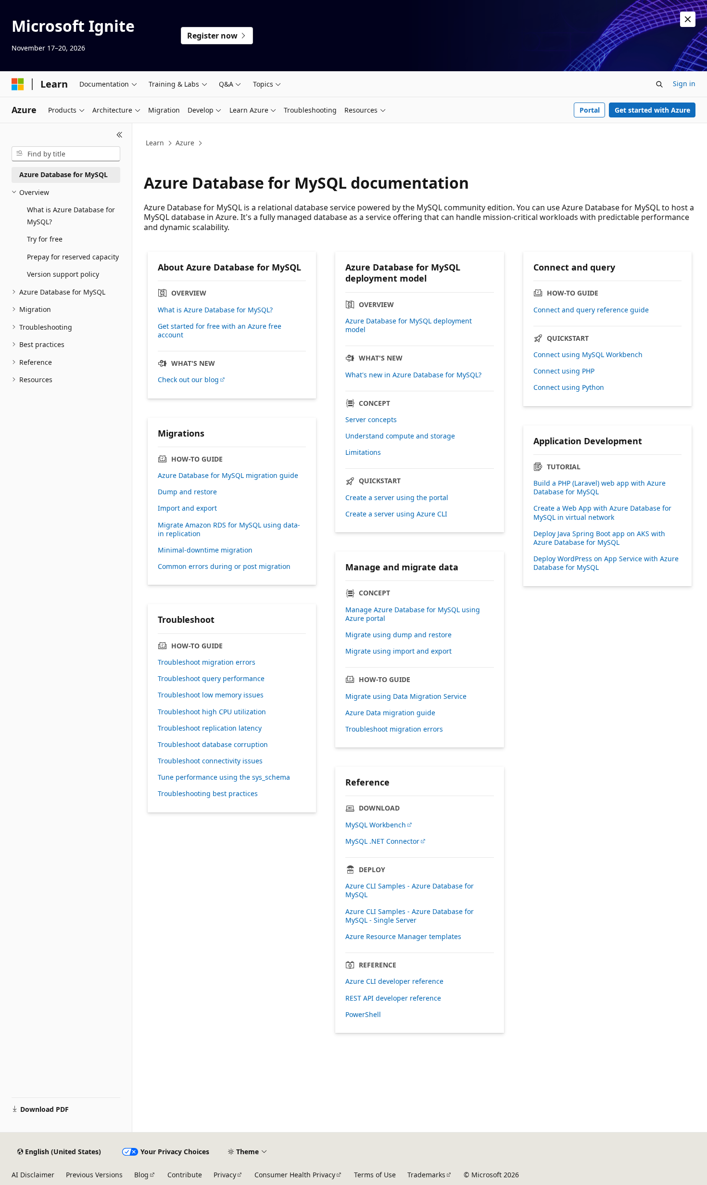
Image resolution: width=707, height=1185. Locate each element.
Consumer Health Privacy (294, 1174)
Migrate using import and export (398, 651)
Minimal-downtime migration (205, 550)
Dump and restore (187, 492)
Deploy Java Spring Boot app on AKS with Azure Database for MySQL (599, 538)
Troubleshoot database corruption (213, 744)
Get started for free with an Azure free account (219, 330)
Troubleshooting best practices (208, 793)
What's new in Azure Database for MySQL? (413, 375)
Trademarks (426, 1174)
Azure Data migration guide (390, 712)
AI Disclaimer (33, 1174)
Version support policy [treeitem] (63, 274)
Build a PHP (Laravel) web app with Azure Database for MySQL (599, 487)
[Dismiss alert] (687, 19)
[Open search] (659, 84)
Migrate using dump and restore (398, 635)
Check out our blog (188, 379)
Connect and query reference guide (591, 310)
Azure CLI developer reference (394, 981)
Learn (155, 142)
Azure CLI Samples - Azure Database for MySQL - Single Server (409, 916)
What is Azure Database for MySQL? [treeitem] (71, 215)
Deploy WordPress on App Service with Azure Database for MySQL (606, 563)
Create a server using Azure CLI (396, 514)
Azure (185, 142)
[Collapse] (119, 134)
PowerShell (363, 1014)
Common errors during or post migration (224, 566)
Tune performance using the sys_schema (224, 777)
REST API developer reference (393, 998)
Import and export (187, 508)
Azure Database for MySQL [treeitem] (63, 174)
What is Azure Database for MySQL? (215, 310)
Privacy (225, 1174)
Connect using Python (568, 387)
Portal (590, 110)
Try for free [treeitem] (45, 239)
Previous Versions (94, 1174)
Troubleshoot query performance (211, 678)
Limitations (363, 452)
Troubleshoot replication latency (210, 728)
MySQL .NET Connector (382, 841)
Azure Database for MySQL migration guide (228, 475)
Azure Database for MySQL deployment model (408, 325)
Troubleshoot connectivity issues (210, 761)
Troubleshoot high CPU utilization (212, 712)
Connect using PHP (563, 371)
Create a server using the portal (396, 497)
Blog (141, 1174)
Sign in (684, 83)
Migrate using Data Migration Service (406, 696)
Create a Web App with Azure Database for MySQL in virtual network (602, 512)
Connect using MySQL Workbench (588, 354)
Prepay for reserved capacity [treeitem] (73, 256)
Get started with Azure (652, 110)
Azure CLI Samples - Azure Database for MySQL (409, 890)
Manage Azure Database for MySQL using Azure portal (412, 614)
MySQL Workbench (375, 825)
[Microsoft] (18, 84)
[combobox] (66, 154)
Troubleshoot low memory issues (211, 695)
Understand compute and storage (400, 436)
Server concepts (371, 419)
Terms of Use (375, 1174)
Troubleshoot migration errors (394, 729)
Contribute (184, 1174)
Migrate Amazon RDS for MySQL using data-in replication (229, 529)
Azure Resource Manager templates (403, 936)
